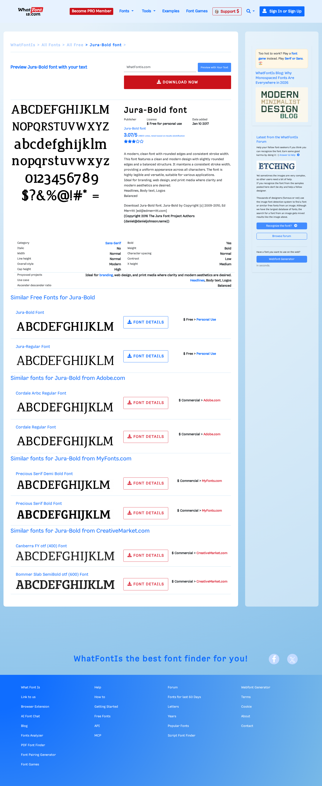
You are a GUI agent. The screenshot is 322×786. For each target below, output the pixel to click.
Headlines (197, 280)
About (245, 716)
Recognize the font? (279, 226)
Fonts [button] (124, 11)
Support (229, 12)
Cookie (246, 707)
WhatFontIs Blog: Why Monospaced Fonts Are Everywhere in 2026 (275, 78)
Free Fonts (102, 716)
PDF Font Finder (33, 745)
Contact (247, 726)
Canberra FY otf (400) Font (41, 546)
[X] (292, 659)
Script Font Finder (181, 735)
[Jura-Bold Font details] (65, 326)
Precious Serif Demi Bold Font (44, 474)
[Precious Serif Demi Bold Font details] (65, 485)
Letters (173, 707)
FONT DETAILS (148, 322)
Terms (246, 697)
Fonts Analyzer (32, 735)
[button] (250, 11)
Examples (170, 11)
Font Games (197, 11)
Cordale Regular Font (36, 427)
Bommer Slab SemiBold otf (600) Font (52, 574)
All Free (75, 45)
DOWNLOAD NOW (179, 82)
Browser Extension (35, 707)
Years (172, 716)
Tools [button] (147, 11)
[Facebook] (274, 659)
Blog (24, 726)
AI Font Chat (30, 716)
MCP (97, 735)
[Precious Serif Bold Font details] (65, 515)
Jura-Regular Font (33, 347)
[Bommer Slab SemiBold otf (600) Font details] (65, 584)
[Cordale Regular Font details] (65, 441)
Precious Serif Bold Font (39, 504)
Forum (173, 687)
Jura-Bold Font (30, 313)
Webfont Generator (281, 259)
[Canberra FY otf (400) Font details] (65, 557)
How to (99, 697)
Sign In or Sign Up (285, 11)
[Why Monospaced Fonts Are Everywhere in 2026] (282, 104)
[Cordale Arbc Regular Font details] (65, 407)
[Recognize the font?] (282, 165)
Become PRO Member (91, 11)
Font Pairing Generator (38, 755)
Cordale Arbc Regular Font (41, 393)
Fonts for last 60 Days (184, 697)
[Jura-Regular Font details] (65, 360)
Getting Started (106, 707)
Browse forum (281, 236)
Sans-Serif (113, 243)
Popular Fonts (178, 726)
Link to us (28, 697)
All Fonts (51, 45)
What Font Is (30, 687)
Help (97, 687)
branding (106, 275)
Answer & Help (287, 155)
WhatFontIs (23, 45)
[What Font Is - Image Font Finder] (31, 11)
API (97, 726)
